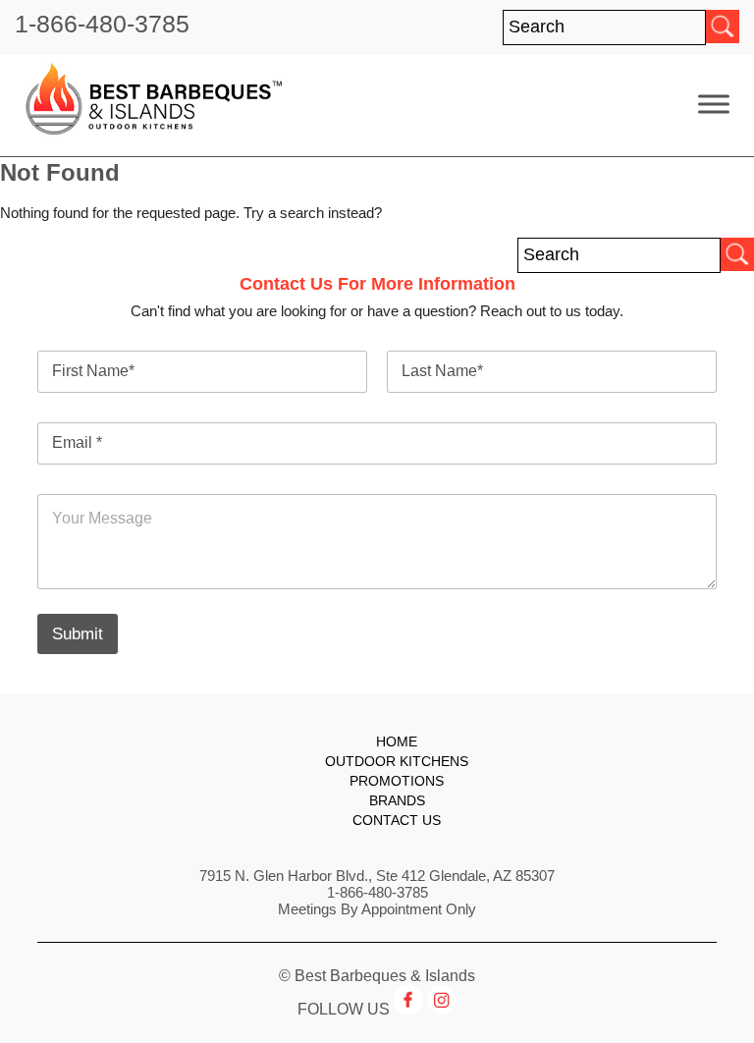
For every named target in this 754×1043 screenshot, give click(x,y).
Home (396, 742)
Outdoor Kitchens (396, 761)
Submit (77, 634)
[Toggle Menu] (713, 103)
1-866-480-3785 (102, 23)
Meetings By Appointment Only (377, 909)
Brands (397, 801)
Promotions (397, 781)
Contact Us (396, 820)
